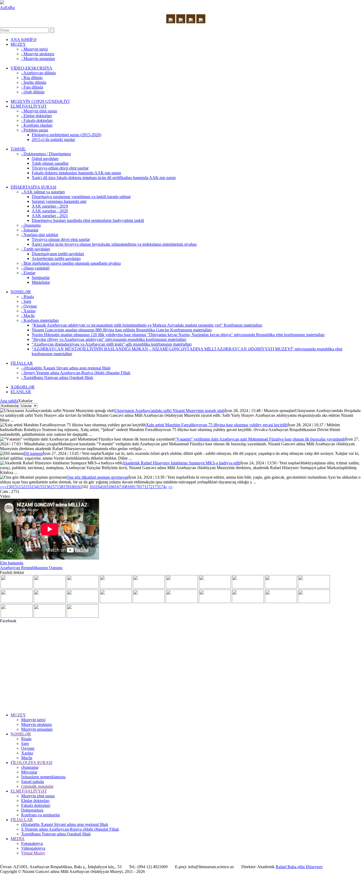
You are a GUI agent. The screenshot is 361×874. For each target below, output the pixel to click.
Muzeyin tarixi (33, 719)
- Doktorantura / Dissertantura (46, 154)
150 (9, 486)
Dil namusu (33, 453)
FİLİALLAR (22, 363)
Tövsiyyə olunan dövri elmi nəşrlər (61, 239)
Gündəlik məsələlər (37, 786)
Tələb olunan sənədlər (50, 163)
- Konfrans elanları (36, 125)
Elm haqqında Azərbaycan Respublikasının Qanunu (31, 565)
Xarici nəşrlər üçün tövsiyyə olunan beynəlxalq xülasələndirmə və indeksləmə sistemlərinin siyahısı (114, 244)
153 (28, 486)
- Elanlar (28, 273)
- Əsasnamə (31, 225)
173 (155, 486)
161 (79, 486)
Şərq (25, 743)
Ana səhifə (9, 401)
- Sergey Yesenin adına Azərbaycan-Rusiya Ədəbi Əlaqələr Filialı (75, 372)
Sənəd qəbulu (32, 781)
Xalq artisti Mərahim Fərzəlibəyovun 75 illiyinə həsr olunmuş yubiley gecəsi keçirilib (217, 425)
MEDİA (18, 838)
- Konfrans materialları (40, 320)
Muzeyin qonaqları (37, 729)
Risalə (26, 738)
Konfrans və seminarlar (40, 815)
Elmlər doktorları (35, 800)
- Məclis (28, 315)
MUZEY (18, 44)
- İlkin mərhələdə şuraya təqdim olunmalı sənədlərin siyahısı (71, 263)
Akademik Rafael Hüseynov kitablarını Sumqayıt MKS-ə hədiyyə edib (181, 463)
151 (16, 486)
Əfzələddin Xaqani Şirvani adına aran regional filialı (64, 824)
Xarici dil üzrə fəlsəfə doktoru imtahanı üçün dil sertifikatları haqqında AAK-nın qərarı (104, 177)
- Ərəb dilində (32, 92)
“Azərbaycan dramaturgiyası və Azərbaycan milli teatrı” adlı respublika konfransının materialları (112, 344)
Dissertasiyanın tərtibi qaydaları (58, 253)
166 (111, 486)
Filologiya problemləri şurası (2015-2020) (66, 134)
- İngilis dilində (33, 82)
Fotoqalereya (32, 843)
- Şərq (26, 301)
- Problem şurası (34, 130)
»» (170, 486)
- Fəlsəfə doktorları (37, 120)
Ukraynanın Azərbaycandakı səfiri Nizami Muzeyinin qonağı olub (169, 410)
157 (53, 486)
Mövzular (29, 772)
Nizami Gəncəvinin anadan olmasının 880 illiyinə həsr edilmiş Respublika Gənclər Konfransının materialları (122, 330)
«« (2, 486)
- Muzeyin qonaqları (38, 58)
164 (99, 486)
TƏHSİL (18, 149)
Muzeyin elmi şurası (38, 796)
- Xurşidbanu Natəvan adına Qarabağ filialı (57, 377)
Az (2, 7)
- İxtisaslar (29, 230)
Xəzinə (27, 753)
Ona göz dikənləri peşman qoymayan (97, 477)
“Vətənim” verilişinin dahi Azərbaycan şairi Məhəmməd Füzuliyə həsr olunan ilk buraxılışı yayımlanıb (260, 439)
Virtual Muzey (33, 853)
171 (143, 486)
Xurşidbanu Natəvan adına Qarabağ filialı (56, 834)
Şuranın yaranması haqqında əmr (59, 201)
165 (105, 486)
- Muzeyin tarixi (34, 49)
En (7, 7)
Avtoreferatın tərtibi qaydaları (56, 258)
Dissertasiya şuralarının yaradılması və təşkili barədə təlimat (81, 196)
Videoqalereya (33, 848)
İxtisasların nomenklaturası (43, 777)
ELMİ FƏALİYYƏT (29, 106)
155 (41, 486)
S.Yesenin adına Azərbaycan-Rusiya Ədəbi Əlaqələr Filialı (70, 829)
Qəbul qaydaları (45, 158)
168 (124, 486)
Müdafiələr (41, 282)
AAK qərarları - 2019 (50, 206)
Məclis (26, 758)
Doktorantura (32, 810)
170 (137, 486)
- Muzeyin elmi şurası (39, 111)
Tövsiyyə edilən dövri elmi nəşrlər (60, 168)
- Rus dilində (32, 77)
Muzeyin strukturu (36, 724)
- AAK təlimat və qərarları (43, 192)
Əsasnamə (29, 767)
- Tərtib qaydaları (35, 249)
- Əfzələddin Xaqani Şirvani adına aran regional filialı (65, 368)
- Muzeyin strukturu (37, 54)
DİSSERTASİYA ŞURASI (33, 187)
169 (130, 486)
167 (118, 486)
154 (34, 486)
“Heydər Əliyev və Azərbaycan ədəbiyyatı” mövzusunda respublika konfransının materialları (109, 339)
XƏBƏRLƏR (23, 387)
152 (22, 486)
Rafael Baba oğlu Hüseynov (299, 866)
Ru (12, 7)
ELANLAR (21, 392)
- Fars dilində (32, 87)
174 (162, 486)
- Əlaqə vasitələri (35, 268)
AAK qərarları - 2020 (50, 211)
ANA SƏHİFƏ (23, 39)
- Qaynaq (29, 306)
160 (73, 486)
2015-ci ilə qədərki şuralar (53, 139)
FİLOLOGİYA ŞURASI (31, 762)
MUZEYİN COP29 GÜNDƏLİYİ (40, 101)
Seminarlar (41, 277)
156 (47, 486)
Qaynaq (27, 748)
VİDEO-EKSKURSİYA (31, 68)
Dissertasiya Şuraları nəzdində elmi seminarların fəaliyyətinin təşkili (88, 220)
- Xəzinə (28, 311)
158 (60, 486)
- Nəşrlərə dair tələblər (39, 234)
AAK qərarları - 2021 (50, 215)
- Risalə (27, 296)
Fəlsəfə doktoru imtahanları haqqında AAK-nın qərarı (76, 173)
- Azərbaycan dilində (38, 73)
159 (66, 486)
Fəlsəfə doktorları (35, 805)
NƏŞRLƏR (21, 292)
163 (92, 486)
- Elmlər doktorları (36, 115)
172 (149, 486)
